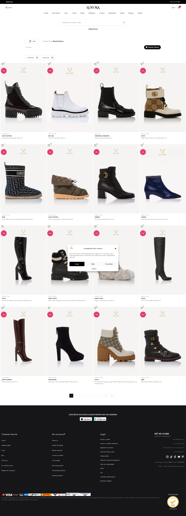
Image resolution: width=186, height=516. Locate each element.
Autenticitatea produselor (58, 470)
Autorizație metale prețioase (107, 477)
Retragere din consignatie (8, 470)
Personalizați (109, 264)
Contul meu (4, 460)
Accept (77, 264)
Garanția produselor (57, 475)
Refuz (93, 264)
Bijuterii (82, 13)
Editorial (140, 13)
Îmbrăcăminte (112, 13)
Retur (2, 455)
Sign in (173, 7)
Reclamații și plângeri (106, 481)
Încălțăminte (91, 13)
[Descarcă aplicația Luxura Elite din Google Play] (100, 419)
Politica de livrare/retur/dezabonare (110, 460)
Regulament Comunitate (106, 447)
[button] (116, 249)
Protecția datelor (104, 456)
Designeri (130, 13)
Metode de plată (5, 445)
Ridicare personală (57, 450)
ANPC (102, 468)
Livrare (3, 450)
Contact (3, 440)
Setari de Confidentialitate (107, 464)
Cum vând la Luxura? (7, 465)
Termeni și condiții (105, 439)
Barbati (122, 13)
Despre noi (55, 440)
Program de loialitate (57, 445)
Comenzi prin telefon (57, 455)
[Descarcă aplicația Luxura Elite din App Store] (85, 419)
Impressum (94, 268)
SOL (101, 472)
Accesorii (102, 13)
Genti (66, 13)
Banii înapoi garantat (57, 465)
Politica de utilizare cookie (107, 452)
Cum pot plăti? (56, 460)
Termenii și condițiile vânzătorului (109, 443)
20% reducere (56, 13)
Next (112, 395)
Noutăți (46, 13)
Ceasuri (74, 13)
